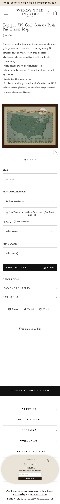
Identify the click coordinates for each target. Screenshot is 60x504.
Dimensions (10, 297)
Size (5, 170)
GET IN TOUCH (29, 419)
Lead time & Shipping (16, 288)
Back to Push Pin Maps (32, 390)
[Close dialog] (47, 460)
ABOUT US (29, 409)
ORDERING (29, 430)
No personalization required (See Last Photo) (31, 213)
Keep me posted (30, 478)
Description (11, 279)
